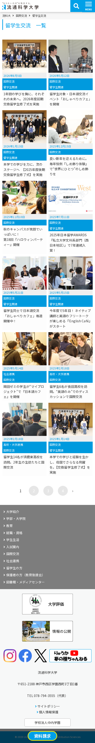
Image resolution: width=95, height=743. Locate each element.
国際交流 (21, 15)
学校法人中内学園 (47, 722)
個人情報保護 (48, 712)
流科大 (6, 15)
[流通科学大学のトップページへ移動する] (20, 8)
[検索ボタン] (76, 6)
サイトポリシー (48, 706)
